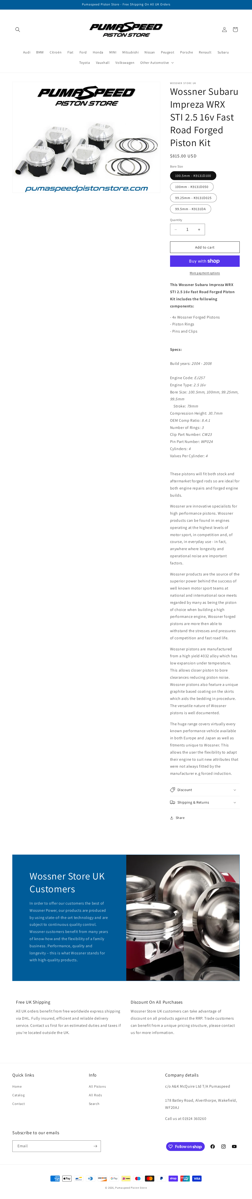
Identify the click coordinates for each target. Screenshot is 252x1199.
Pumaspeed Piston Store (131, 1187)
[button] (17, 29)
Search (94, 1103)
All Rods (95, 1095)
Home (17, 1086)
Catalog (18, 1095)
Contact (18, 1103)
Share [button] (180, 817)
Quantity (176, 220)
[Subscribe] (95, 1146)
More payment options (205, 273)
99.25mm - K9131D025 (193, 198)
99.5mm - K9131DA (190, 209)
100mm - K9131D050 (191, 187)
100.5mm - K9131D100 (193, 175)
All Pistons (97, 1086)
